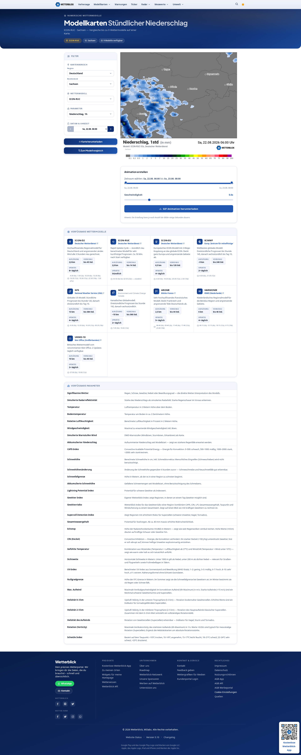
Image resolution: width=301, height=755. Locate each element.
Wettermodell (78, 93)
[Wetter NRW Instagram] (72, 716)
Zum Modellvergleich (91, 150)
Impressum (221, 665)
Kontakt (65, 690)
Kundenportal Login (187, 678)
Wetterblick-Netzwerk (151, 674)
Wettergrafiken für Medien (191, 674)
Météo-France (167, 293)
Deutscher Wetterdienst (85, 243)
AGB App (219, 678)
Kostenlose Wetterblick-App (116, 665)
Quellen (219, 696)
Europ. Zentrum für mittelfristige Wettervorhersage (219, 243)
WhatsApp (66, 683)
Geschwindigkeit (133, 194)
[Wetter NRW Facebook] (57, 716)
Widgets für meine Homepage (112, 676)
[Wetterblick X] (72, 703)
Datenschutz (221, 670)
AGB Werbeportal (224, 687)
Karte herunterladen (91, 141)
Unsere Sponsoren (149, 678)
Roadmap (145, 670)
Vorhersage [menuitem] (84, 4)
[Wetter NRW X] (65, 716)
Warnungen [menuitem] (121, 4)
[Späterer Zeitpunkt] (111, 129)
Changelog (169, 737)
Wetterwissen (109, 682)
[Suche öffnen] (237, 4)
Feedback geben (185, 670)
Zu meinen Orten (111, 670)
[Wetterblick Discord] (65, 703)
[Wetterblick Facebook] (57, 703)
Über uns (144, 665)
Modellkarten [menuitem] (100, 4)
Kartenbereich (78, 64)
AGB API (219, 683)
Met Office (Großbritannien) (87, 340)
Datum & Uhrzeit (79, 123)
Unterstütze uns (148, 687)
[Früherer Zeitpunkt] (70, 129)
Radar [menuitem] (144, 4)
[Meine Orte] (243, 4)
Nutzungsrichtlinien (225, 674)
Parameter (76, 108)
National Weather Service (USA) (88, 293)
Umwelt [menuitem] (177, 4)
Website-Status (134, 737)
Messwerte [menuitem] (160, 4)
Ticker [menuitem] (134, 4)
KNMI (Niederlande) (213, 293)
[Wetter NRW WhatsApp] (80, 716)
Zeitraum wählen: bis (152, 178)
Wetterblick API (110, 686)
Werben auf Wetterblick (152, 683)
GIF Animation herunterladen (180, 208)
